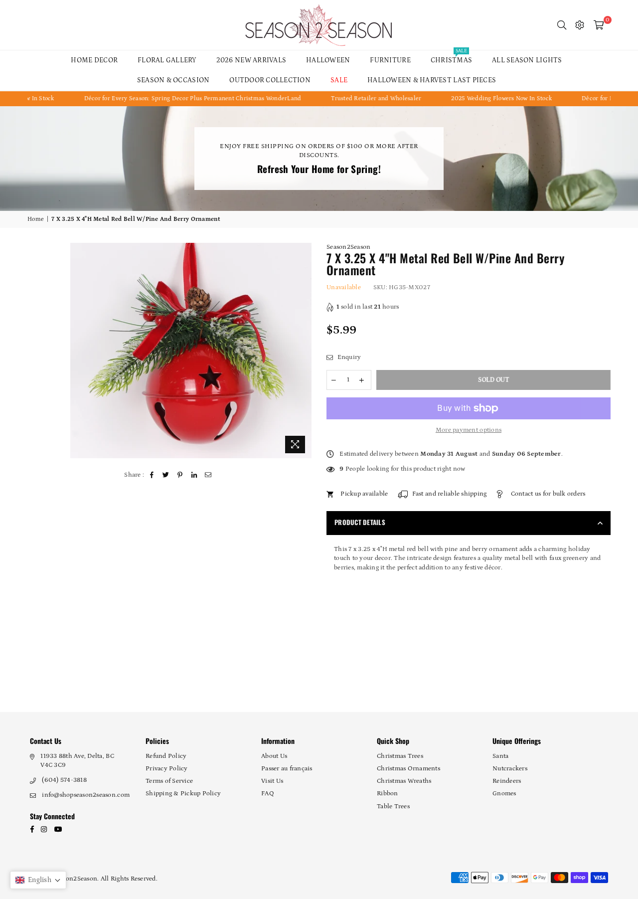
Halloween (328, 60)
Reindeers (506, 781)
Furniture (390, 60)
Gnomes (504, 793)
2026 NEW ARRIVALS (251, 60)
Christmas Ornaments (408, 768)
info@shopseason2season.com (86, 795)
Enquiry (348, 357)
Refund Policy (166, 756)
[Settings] (580, 24)
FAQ (267, 793)
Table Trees (393, 806)
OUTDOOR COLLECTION (270, 80)
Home (35, 219)
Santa (500, 756)
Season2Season (348, 247)
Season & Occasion (173, 80)
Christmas (451, 57)
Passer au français (287, 768)
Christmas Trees (400, 756)
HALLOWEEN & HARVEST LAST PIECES (431, 80)
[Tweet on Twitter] (166, 475)
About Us (274, 756)
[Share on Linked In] (194, 475)
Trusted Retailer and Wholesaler (361, 98)
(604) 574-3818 (64, 780)
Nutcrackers (509, 768)
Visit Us (272, 781)
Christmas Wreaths (404, 781)
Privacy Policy (167, 768)
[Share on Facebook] (152, 475)
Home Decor (94, 60)
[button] (38, 880)
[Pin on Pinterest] (180, 475)
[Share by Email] (208, 475)
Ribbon (387, 793)
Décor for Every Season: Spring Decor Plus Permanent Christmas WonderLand (177, 98)
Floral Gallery (167, 60)
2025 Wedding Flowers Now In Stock (486, 98)
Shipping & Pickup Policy (183, 793)
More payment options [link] (468, 430)
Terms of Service (169, 781)
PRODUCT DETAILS (359, 522)
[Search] (562, 24)
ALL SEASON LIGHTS (527, 60)
